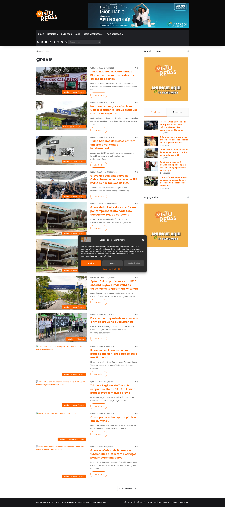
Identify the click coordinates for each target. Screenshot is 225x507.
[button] (143, 239)
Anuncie (165, 502)
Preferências (134, 263)
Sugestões (183, 502)
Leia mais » (99, 95)
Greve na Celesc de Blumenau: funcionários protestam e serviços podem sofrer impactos (113, 453)
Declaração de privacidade (112, 269)
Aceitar (91, 263)
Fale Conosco (114, 34)
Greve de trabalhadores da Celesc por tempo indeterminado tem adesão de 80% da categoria (113, 210)
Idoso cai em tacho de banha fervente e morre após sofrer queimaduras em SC (174, 152)
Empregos (66, 34)
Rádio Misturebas (93, 34)
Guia (77, 34)
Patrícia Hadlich (98, 278)
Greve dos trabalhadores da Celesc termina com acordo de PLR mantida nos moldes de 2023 (113, 179)
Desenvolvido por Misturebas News (92, 502)
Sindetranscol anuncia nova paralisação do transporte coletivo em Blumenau (113, 353)
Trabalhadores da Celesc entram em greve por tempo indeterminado (112, 144)
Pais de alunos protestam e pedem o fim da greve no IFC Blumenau (114, 320)
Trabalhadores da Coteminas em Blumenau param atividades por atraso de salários (112, 75)
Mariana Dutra (97, 68)
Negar (112, 263)
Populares (155, 112)
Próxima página (125, 488)
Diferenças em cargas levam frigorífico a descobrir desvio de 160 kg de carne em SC (174, 140)
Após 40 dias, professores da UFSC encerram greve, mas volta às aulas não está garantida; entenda (114, 284)
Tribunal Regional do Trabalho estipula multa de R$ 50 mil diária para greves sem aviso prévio (112, 389)
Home (41, 34)
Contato (174, 502)
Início (40, 51)
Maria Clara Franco (99, 172)
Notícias (51, 34)
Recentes (177, 112)
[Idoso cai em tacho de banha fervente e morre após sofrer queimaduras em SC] (151, 153)
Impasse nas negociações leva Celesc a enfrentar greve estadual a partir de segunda (113, 109)
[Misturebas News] (46, 15)
